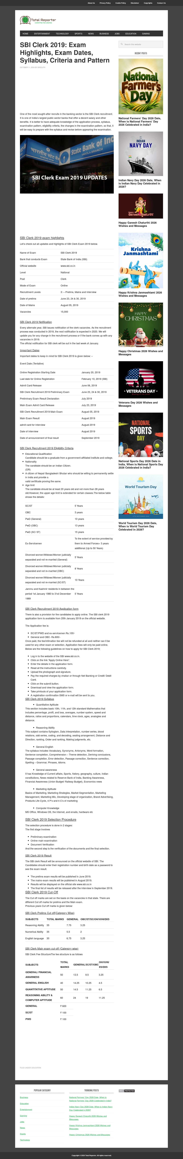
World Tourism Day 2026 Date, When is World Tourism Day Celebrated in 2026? (138, 526)
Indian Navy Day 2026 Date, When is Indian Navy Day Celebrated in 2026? (140, 183)
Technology (25, 1139)
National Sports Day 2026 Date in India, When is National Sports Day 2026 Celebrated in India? (141, 464)
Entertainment (26, 1109)
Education (36, 1068)
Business (24, 1097)
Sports (23, 1133)
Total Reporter (38, 20)
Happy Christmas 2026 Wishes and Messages (141, 352)
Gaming (23, 1115)
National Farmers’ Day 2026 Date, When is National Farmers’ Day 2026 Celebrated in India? (140, 121)
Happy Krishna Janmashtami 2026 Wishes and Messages (140, 294)
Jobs (22, 1121)
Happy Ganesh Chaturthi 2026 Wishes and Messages (138, 224)
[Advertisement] (67, 92)
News (22, 1127)
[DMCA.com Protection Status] (127, 1091)
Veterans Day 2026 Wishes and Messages (138, 404)
